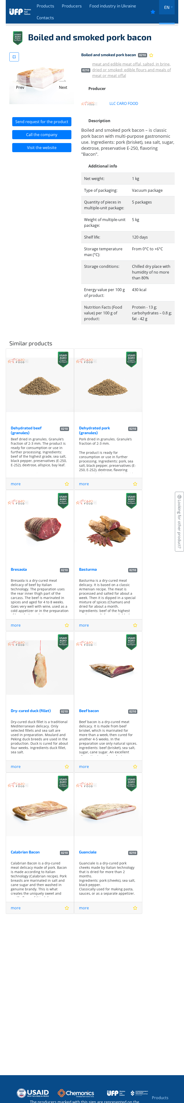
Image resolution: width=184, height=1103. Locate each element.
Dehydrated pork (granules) (94, 430)
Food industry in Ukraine (112, 5)
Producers (72, 5)
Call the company (41, 134)
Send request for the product (41, 121)
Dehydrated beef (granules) (26, 430)
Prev (20, 87)
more (16, 483)
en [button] (167, 7)
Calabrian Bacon (25, 852)
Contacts (45, 17)
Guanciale (88, 852)
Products (45, 5)
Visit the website (42, 147)
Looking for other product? (179, 523)
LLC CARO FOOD (123, 103)
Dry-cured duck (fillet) (31, 710)
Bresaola (19, 569)
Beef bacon (89, 710)
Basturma (88, 569)
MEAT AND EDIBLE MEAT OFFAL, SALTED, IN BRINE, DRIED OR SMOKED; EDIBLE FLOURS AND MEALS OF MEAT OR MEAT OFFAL (131, 69)
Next (63, 87)
